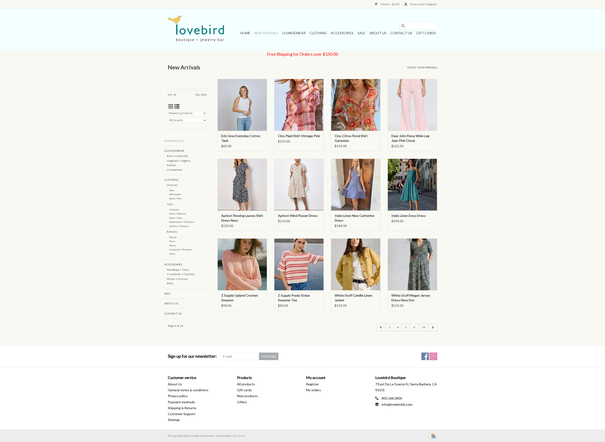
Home (245, 33)
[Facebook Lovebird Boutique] (425, 356)
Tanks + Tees (175, 217)
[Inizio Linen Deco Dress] (412, 184)
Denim (173, 237)
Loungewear (294, 33)
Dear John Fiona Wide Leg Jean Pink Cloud (410, 138)
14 (423, 327)
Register (312, 384)
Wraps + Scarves (177, 278)
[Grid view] (171, 106)
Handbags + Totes (178, 269)
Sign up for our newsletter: (192, 356)
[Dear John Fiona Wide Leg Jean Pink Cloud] (412, 105)
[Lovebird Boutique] (197, 29)
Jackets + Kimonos (179, 226)
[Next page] (432, 327)
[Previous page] (380, 327)
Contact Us (401, 33)
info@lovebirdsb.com (397, 404)
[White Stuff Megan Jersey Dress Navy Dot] (412, 264)
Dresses (172, 184)
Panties (171, 165)
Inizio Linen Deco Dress (408, 216)
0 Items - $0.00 (390, 4)
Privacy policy (178, 396)
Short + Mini (175, 198)
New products (247, 396)
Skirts (172, 253)
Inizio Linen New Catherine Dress (354, 218)
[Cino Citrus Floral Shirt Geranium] (355, 105)
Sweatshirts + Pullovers (181, 221)
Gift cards (426, 33)
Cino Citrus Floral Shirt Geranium (351, 138)
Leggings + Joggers (178, 160)
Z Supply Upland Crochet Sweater (239, 297)
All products (246, 384)
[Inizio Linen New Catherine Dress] (355, 184)
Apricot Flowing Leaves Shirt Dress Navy (242, 218)
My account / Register (423, 4)
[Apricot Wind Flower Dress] (299, 184)
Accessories (342, 33)
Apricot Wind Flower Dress (298, 216)
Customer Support (181, 414)
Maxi (171, 190)
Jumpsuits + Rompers (180, 249)
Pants (172, 241)
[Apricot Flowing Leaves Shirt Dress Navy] (242, 184)
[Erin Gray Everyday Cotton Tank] (242, 105)
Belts (170, 283)
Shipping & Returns (182, 408)
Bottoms (172, 231)
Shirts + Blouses (177, 213)
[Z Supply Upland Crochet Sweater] (242, 264)
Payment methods (181, 402)
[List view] (176, 106)
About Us (377, 33)
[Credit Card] (432, 435)
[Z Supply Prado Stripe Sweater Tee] (299, 264)
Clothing (318, 33)
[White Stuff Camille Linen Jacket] (355, 264)
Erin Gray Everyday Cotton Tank (240, 138)
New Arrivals (266, 33)
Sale (361, 33)
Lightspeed (238, 436)
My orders (313, 390)
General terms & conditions (188, 390)
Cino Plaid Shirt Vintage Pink (299, 136)
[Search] (402, 25)
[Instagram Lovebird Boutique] (433, 356)
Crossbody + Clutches (181, 274)
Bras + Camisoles (177, 155)
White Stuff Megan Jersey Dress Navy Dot (410, 297)
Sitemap (174, 420)
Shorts (172, 245)
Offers (242, 402)
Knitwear (174, 209)
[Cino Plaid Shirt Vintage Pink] (299, 105)
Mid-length (175, 194)
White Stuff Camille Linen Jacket (353, 297)
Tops (170, 204)
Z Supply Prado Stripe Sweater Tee (294, 297)
